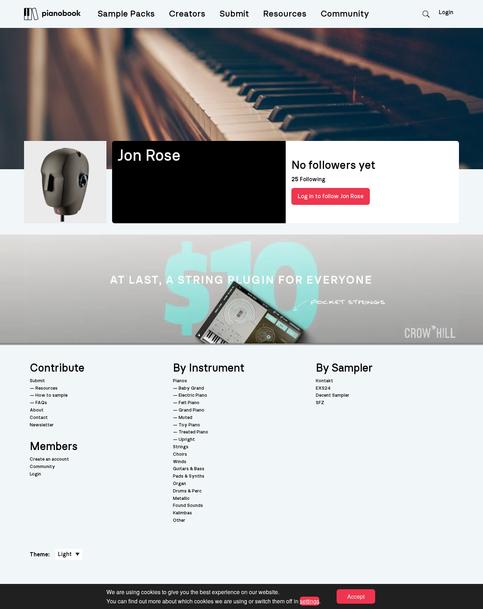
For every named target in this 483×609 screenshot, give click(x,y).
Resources (285, 14)
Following (308, 179)
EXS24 (323, 388)
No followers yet (333, 165)
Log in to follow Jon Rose (330, 196)
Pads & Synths (188, 476)
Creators (187, 14)
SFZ (320, 403)
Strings (180, 447)
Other (179, 520)
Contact (39, 417)
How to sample (51, 395)
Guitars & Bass (188, 469)
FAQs (41, 403)
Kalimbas (182, 513)
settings (309, 601)
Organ (179, 483)
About (36, 410)
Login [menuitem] (446, 12)
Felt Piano (189, 403)
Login (35, 474)
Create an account (49, 459)
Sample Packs (126, 14)
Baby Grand (191, 388)
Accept (356, 596)
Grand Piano (191, 410)
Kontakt (324, 381)
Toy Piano (189, 425)
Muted (185, 417)
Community (345, 14)
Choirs (180, 454)
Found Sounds (188, 505)
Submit (234, 14)
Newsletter (42, 425)
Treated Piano (193, 432)
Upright (187, 439)
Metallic (181, 498)
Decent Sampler (332, 395)
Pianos (180, 381)
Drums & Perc (187, 491)
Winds (179, 462)
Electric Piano (193, 395)
